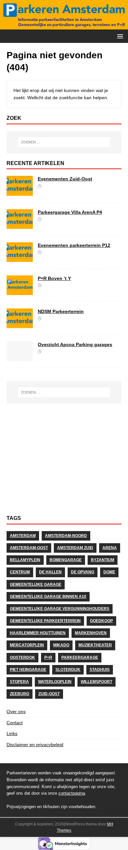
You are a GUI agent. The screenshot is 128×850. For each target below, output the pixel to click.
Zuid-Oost (49, 694)
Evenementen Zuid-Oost (65, 178)
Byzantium (102, 560)
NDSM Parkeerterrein (61, 311)
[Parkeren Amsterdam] (64, 25)
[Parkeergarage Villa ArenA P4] (20, 225)
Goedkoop (101, 621)
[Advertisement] (64, 462)
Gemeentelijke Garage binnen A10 (48, 596)
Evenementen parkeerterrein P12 (74, 245)
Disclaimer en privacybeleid (35, 744)
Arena (109, 547)
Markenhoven (91, 633)
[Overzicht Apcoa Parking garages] (20, 357)
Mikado (61, 645)
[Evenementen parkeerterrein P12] (20, 258)
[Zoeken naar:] (64, 142)
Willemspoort (96, 681)
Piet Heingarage (28, 669)
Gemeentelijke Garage (35, 584)
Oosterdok (22, 657)
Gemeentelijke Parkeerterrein (45, 621)
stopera (19, 681)
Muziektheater (95, 645)
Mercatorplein (27, 645)
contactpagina (71, 793)
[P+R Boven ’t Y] (20, 291)
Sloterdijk (67, 669)
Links (12, 733)
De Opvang (82, 572)
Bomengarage (66, 560)
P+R (48, 657)
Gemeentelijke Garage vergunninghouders (59, 608)
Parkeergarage (79, 657)
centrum (20, 572)
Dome (109, 572)
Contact (15, 722)
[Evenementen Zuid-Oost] (20, 191)
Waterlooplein (55, 681)
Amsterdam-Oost (29, 547)
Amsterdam (23, 535)
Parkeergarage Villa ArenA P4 (70, 212)
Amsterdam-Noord (66, 535)
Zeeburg (19, 694)
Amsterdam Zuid (75, 547)
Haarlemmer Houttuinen (38, 633)
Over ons (16, 711)
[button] (119, 36)
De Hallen (50, 572)
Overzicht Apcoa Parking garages (75, 344)
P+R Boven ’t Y (54, 278)
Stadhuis (100, 669)
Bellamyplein (25, 560)
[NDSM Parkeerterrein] (20, 324)
